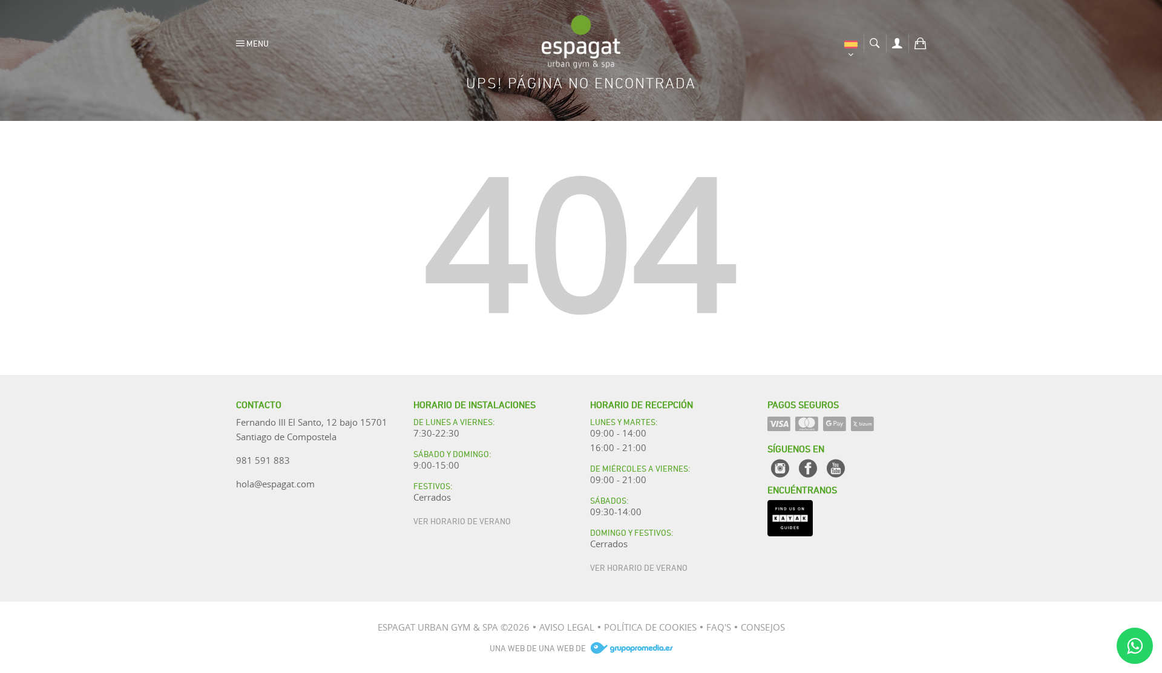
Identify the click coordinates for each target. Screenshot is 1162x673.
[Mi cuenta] (897, 41)
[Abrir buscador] (875, 41)
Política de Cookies (650, 627)
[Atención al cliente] (1135, 646)
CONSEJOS (763, 627)
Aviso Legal (566, 627)
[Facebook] (808, 468)
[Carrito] (920, 41)
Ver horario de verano (462, 520)
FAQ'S (718, 627)
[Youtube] (836, 468)
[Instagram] (780, 468)
